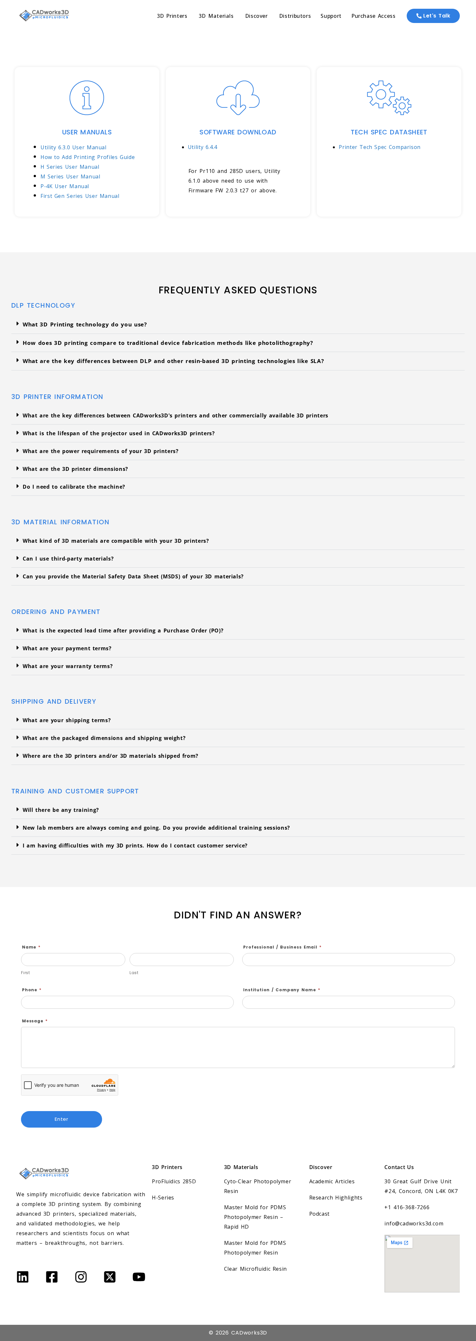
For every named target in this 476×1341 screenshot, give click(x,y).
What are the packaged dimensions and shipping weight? (104, 738)
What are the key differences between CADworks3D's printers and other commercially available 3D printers (175, 415)
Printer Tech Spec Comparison (380, 147)
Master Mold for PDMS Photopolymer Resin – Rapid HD (255, 1217)
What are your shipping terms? (67, 720)
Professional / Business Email (282, 947)
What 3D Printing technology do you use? (85, 324)
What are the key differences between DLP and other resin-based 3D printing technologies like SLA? (173, 361)
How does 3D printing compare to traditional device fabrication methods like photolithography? (168, 343)
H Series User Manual (69, 166)
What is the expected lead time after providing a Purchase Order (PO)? (123, 630)
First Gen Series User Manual (79, 195)
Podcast (319, 1213)
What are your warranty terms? (68, 666)
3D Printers (167, 1167)
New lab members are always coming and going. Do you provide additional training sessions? (156, 827)
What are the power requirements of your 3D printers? (101, 451)
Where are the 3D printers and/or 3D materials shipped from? (110, 755)
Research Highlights (336, 1197)
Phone (31, 990)
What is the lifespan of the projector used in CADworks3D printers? (119, 433)
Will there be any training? (61, 809)
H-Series (163, 1197)
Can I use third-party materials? (68, 558)
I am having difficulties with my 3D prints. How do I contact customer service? (135, 845)
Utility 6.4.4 (202, 147)
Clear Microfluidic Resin (255, 1268)
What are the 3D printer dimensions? (75, 468)
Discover (321, 1167)
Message (35, 1021)
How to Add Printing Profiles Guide (87, 157)
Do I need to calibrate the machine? (74, 486)
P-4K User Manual (64, 186)
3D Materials (241, 1167)
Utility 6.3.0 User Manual (73, 147)
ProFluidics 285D (174, 1181)
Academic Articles (332, 1181)
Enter (61, 1119)
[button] (238, 324)
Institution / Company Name (281, 990)
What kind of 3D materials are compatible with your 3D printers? (116, 540)
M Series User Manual (70, 176)
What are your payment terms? (67, 648)
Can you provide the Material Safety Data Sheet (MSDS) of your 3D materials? (133, 576)
